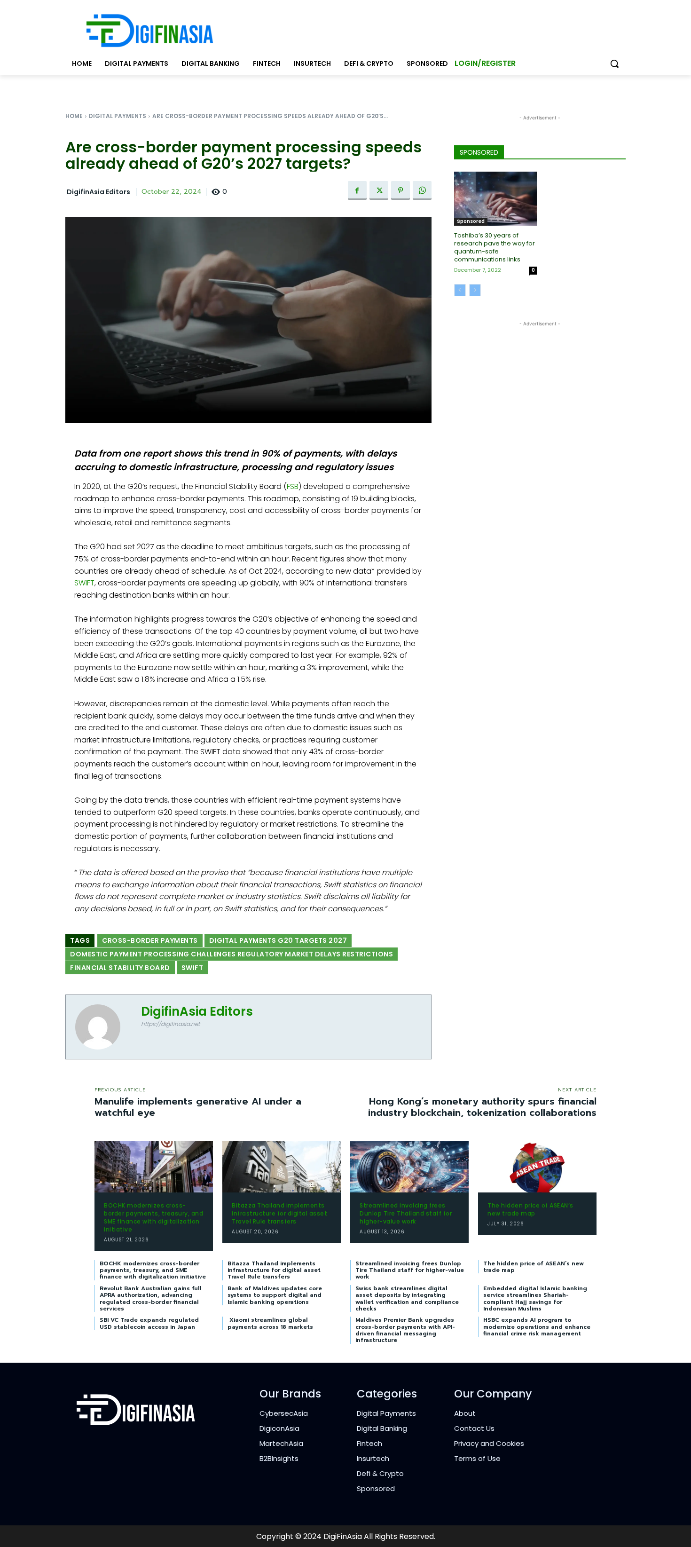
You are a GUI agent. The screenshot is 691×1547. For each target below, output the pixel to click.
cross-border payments (150, 940)
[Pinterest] (400, 190)
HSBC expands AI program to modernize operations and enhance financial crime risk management (536, 1327)
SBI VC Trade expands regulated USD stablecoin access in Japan (149, 1323)
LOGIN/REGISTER (485, 63)
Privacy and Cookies (489, 1443)
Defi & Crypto (380, 1473)
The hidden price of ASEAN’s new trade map (530, 1209)
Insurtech (373, 1458)
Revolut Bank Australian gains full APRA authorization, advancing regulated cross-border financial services (151, 1298)
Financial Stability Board (120, 967)
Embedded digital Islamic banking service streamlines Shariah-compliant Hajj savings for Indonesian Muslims (535, 1298)
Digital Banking (382, 1428)
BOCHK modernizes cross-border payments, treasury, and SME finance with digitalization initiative (153, 1217)
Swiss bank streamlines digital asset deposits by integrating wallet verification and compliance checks (407, 1298)
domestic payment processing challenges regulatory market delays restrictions (231, 954)
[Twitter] (378, 190)
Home (74, 116)
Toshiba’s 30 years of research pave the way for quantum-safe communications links (494, 247)
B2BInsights (278, 1458)
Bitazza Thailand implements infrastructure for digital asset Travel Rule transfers (279, 1213)
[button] (614, 63)
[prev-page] (460, 290)
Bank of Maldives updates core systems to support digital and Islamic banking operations (275, 1295)
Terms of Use (477, 1458)
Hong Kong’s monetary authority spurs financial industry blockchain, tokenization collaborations (482, 1107)
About (465, 1413)
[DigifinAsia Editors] (103, 1027)
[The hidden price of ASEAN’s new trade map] (537, 1167)
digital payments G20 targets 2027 (278, 940)
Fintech (369, 1443)
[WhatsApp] (422, 190)
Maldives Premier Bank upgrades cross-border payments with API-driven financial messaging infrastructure (405, 1330)
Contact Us (474, 1428)
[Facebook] (357, 190)
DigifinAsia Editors (98, 192)
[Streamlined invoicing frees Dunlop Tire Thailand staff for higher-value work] (409, 1167)
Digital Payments (117, 116)
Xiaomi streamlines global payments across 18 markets (270, 1323)
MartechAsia (281, 1443)
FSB (292, 486)
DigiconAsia (279, 1428)
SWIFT (84, 582)
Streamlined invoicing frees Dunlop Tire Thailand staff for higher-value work (406, 1213)
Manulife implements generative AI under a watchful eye (197, 1107)
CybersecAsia (283, 1413)
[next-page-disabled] (475, 290)
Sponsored (471, 221)
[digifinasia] (149, 30)
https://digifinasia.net (170, 1024)
